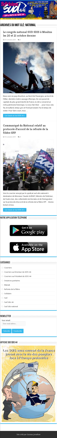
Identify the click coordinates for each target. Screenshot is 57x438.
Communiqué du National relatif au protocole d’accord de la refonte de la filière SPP (25, 129)
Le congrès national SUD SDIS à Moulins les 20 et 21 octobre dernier (27, 33)
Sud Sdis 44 (8, 302)
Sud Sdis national (11, 306)
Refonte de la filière (12, 289)
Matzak (7, 285)
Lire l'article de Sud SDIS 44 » (15, 116)
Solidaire (7, 294)
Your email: (6, 320)
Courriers (8, 268)
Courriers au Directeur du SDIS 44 (17, 272)
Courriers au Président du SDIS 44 (17, 276)
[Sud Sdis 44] (28, 9)
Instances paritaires (12, 281)
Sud (5, 298)
